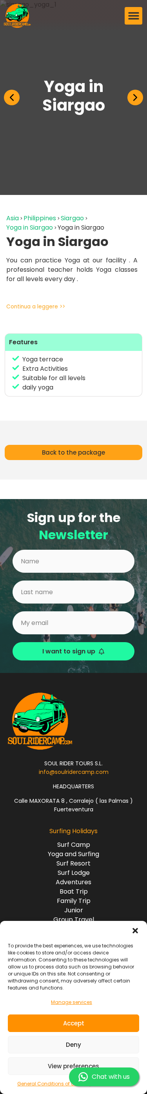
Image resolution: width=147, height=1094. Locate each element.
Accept (73, 1023)
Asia (12, 218)
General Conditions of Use (48, 1083)
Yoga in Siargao (29, 227)
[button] (135, 931)
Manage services (71, 1002)
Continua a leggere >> (35, 306)
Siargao (72, 218)
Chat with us (111, 1076)
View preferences (73, 1066)
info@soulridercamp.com (74, 772)
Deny (73, 1045)
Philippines (40, 218)
